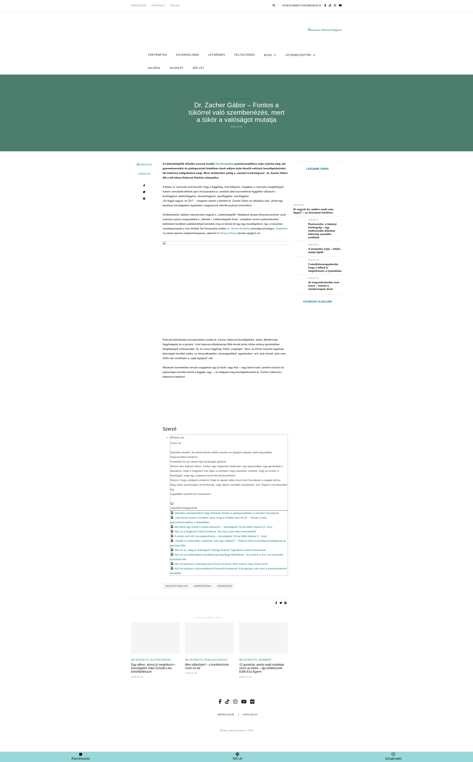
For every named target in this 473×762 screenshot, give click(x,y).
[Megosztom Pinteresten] (144, 199)
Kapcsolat (158, 5)
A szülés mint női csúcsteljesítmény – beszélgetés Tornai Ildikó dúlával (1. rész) (220, 536)
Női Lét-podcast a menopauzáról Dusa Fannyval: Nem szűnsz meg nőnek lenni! (221, 563)
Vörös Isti (144, 174)
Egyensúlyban (187, 54)
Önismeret (246, 99)
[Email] (172, 503)
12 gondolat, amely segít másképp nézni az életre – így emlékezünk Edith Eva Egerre (261, 668)
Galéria (154, 67)
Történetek (157, 54)
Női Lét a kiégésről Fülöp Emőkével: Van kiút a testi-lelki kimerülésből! (215, 531)
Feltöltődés (244, 54)
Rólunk (175, 5)
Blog (268, 54)
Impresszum (138, 5)
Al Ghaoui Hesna (227, 233)
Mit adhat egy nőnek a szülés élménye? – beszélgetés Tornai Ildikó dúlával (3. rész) (223, 526)
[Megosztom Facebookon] (144, 186)
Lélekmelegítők (298, 54)
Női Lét (198, 67)
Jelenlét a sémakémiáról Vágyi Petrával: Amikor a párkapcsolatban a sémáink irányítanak (227, 513)
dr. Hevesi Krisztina (238, 228)
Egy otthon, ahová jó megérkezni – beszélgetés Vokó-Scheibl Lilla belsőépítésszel (153, 668)
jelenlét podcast (176, 586)
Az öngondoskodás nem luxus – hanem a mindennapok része (323, 285)
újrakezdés (224, 586)
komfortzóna (202, 586)
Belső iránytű (229, 99)
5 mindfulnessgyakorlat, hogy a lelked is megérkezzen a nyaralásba (324, 267)
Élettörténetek (160, 660)
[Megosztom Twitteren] (144, 192)
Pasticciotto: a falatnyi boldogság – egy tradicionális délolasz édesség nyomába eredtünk (322, 231)
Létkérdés (216, 54)
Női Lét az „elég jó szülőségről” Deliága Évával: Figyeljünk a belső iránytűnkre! (220, 550)
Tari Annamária (224, 163)
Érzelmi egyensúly (216, 660)
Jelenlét (176, 67)
